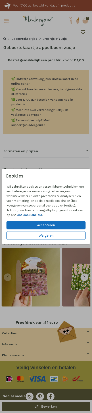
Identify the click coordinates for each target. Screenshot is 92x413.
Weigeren (46, 235)
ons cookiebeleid (29, 215)
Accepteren (46, 225)
